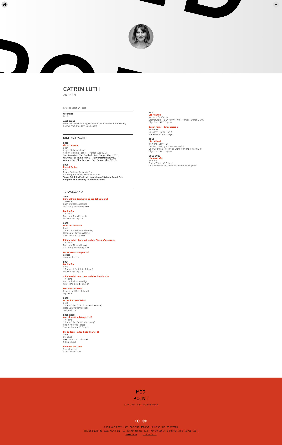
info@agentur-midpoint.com (182, 431)
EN (276, 4)
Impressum (131, 434)
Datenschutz (150, 434)
